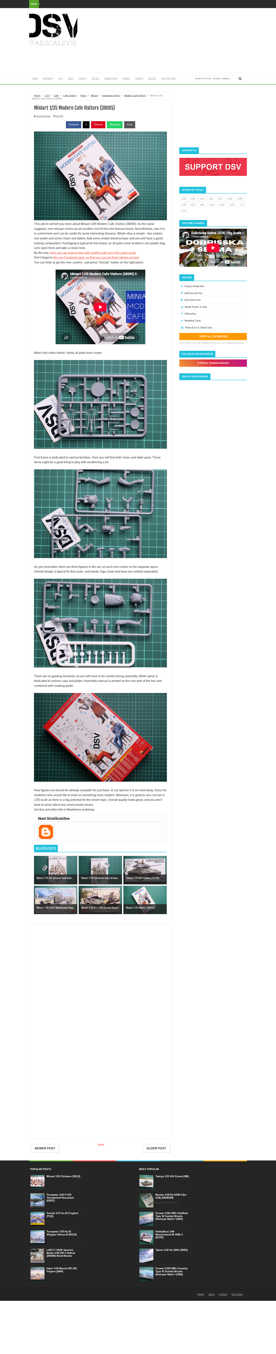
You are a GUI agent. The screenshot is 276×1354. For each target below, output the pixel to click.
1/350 (232, 204)
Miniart (94, 95)
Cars (70, 78)
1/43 (184, 210)
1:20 (202, 204)
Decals (95, 78)
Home (35, 78)
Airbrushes (190, 313)
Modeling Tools (193, 320)
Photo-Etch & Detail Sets (198, 327)
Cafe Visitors (69, 95)
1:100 (211, 204)
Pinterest (98, 124)
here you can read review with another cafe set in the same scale (93, 252)
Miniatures (111, 78)
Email (130, 124)
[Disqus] (100, 981)
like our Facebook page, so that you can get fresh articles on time (96, 257)
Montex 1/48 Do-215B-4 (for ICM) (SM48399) (170, 1196)
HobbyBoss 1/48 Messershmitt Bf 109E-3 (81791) (169, 1234)
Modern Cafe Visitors (135, 95)
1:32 (211, 198)
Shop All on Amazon (213, 336)
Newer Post (45, 1148)
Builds (152, 78)
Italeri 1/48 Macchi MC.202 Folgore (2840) (62, 1270)
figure (83, 95)
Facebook (74, 124)
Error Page (237, 1294)
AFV (61, 78)
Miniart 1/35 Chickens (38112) (63, 1176)
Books (126, 78)
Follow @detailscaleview (214, 363)
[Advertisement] (178, 40)
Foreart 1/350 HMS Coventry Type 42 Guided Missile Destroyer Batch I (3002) (171, 1271)
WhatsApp (114, 124)
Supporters (168, 78)
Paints (82, 78)
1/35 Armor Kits (192, 300)
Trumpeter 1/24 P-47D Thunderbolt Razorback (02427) (60, 1197)
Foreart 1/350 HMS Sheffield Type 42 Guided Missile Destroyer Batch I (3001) (171, 1216)
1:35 (184, 198)
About (211, 1294)
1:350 (222, 204)
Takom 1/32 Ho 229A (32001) (171, 1250)
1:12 (193, 204)
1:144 (229, 198)
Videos (139, 78)
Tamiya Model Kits (194, 286)
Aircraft (48, 78)
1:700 (240, 198)
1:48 (193, 198)
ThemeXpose (50, 1294)
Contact (223, 1294)
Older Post (156, 1148)
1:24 (220, 198)
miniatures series (111, 95)
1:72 (202, 198)
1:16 (184, 204)
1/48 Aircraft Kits (193, 293)
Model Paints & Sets (196, 307)
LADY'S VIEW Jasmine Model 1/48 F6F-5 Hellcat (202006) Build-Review (61, 1253)
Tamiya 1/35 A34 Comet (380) (172, 1176)
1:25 (242, 204)
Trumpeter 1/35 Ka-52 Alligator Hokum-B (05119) (62, 1233)
